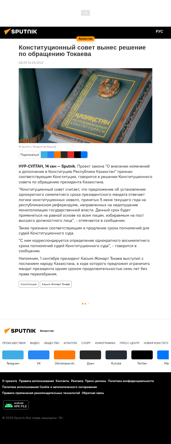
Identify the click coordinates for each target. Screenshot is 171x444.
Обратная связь (93, 393)
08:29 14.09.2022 (31, 63)
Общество (51, 343)
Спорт (86, 343)
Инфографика (105, 343)
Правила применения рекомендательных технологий (41, 393)
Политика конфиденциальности (131, 381)
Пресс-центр (129, 343)
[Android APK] (16, 405)
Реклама (77, 381)
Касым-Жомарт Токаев (56, 284)
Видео (34, 343)
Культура (70, 343)
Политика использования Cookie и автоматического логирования (49, 387)
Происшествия (14, 343)
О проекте (9, 381)
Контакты (62, 381)
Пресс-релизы (95, 381)
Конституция (29, 284)
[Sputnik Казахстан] (21, 35)
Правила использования (36, 381)
